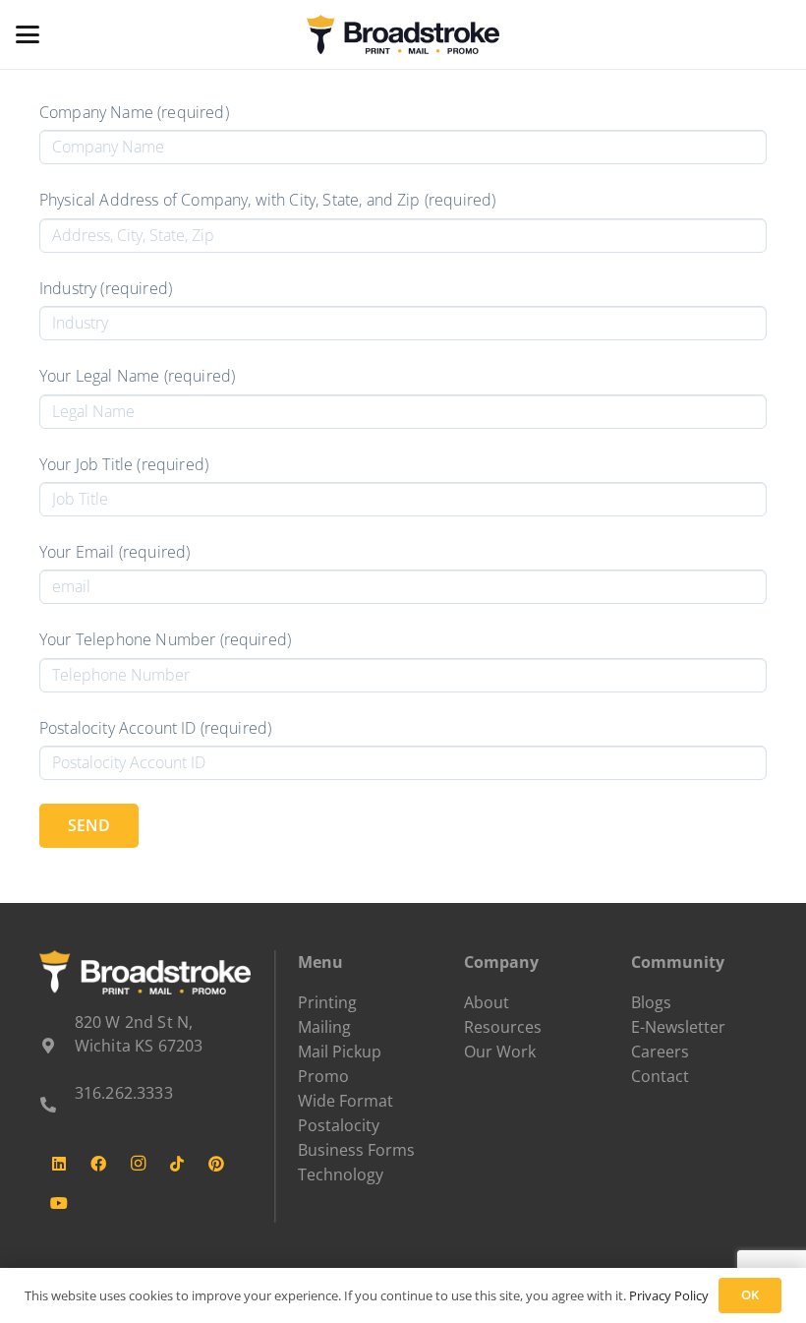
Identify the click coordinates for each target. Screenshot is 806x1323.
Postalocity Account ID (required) (155, 728)
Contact (660, 1076)
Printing (327, 1002)
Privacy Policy (669, 1295)
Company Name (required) (134, 112)
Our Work (500, 1051)
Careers (660, 1051)
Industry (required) (105, 288)
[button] (27, 34)
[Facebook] (98, 1163)
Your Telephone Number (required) (165, 639)
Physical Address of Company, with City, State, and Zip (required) (267, 199)
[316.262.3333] (57, 1105)
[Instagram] (137, 1163)
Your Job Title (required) (123, 464)
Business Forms (356, 1150)
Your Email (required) (114, 552)
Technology (340, 1174)
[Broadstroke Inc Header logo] (402, 34)
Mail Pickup (339, 1051)
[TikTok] (177, 1163)
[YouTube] (59, 1203)
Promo (323, 1076)
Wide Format (345, 1101)
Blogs (651, 1002)
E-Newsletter (678, 1027)
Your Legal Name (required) (137, 376)
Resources (503, 1027)
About (486, 1002)
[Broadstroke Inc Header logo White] (145, 972)
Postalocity (338, 1125)
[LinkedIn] (59, 1163)
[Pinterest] (216, 1163)
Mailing (324, 1027)
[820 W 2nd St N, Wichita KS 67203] (57, 1045)
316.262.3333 (124, 1093)
